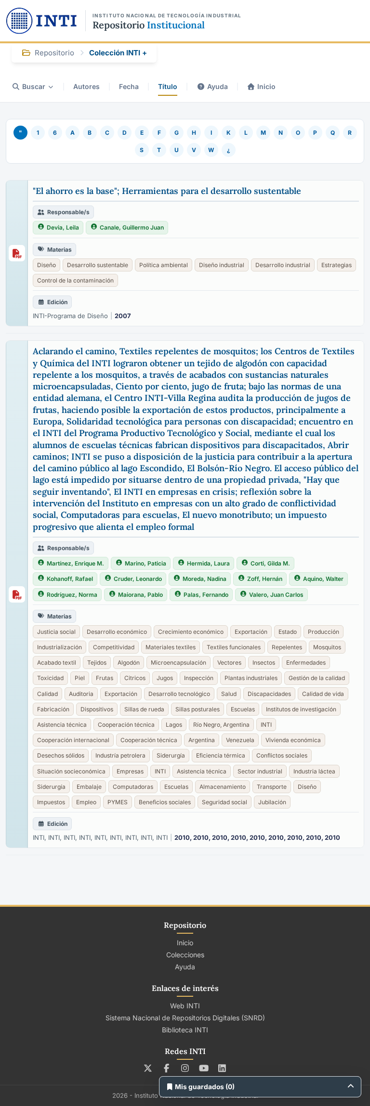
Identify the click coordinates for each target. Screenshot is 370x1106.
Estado (287, 631)
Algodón (129, 662)
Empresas (130, 771)
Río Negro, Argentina (221, 724)
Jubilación (272, 802)
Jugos (165, 678)
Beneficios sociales (165, 802)
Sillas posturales (197, 709)
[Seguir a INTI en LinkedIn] (222, 1068)
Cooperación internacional (73, 740)
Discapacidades (269, 693)
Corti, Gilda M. (270, 563)
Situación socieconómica (71, 771)
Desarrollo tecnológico (179, 693)
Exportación (251, 631)
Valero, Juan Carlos (276, 594)
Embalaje (89, 786)
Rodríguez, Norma (72, 594)
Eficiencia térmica (220, 755)
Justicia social (56, 631)
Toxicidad (50, 678)
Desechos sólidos (60, 755)
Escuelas (243, 709)
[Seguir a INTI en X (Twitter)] (148, 1068)
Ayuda (217, 86)
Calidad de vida (323, 693)
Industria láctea (314, 771)
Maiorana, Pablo (140, 594)
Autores (86, 86)
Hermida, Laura (208, 563)
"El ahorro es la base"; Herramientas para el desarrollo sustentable (167, 190)
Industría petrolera (120, 755)
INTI (266, 724)
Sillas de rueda (144, 709)
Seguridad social (224, 802)
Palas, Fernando (206, 594)
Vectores (229, 662)
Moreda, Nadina (204, 578)
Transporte (272, 786)
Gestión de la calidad (317, 678)
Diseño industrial (221, 265)
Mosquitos (327, 647)
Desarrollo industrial (282, 265)
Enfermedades (306, 662)
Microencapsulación (178, 662)
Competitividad (113, 647)
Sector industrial (260, 771)
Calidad (47, 693)
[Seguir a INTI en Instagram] (185, 1068)
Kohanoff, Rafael (70, 578)
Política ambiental (163, 265)
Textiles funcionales (234, 647)
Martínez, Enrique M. (75, 563)
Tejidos (96, 662)
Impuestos (51, 802)
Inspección (198, 678)
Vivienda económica (293, 740)
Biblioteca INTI (185, 1030)
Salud (229, 693)
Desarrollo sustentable (97, 265)
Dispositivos (96, 709)
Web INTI (185, 1006)
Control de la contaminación (75, 280)
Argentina (201, 740)
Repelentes (287, 647)
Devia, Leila (63, 227)
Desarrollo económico (117, 631)
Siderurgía (171, 755)
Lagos (174, 724)
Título (167, 86)
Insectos (263, 662)
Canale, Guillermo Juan (132, 227)
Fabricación (53, 709)
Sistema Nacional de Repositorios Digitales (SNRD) (185, 1018)
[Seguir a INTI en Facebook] (166, 1068)
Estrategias (336, 265)
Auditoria (81, 693)
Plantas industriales (251, 678)
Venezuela (240, 740)
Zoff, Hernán (264, 578)
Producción (323, 631)
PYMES (117, 802)
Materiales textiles (170, 647)
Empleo (86, 802)
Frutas (104, 678)
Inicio (266, 86)
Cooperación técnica (126, 724)
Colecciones (185, 955)
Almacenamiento (222, 786)
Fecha (129, 86)
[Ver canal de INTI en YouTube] (203, 1068)
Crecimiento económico (191, 631)
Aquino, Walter (323, 578)
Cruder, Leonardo (138, 578)
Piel (80, 678)
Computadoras (133, 786)
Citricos (134, 678)
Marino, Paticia (145, 563)
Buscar (33, 86)
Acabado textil (56, 662)
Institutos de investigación (301, 709)
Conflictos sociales (281, 755)
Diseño (46, 265)
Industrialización (59, 647)
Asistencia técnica (62, 724)
